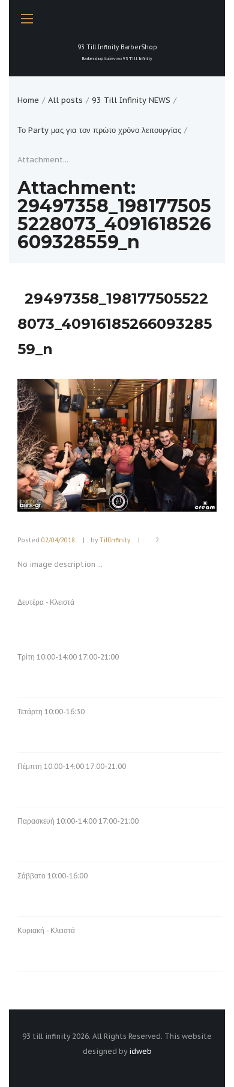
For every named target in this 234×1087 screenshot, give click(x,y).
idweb (140, 1051)
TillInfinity (115, 540)
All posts (65, 100)
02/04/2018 (58, 540)
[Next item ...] (167, 445)
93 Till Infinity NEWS (131, 100)
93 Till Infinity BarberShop (117, 52)
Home (28, 100)
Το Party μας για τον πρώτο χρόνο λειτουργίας (99, 130)
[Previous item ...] (67, 445)
